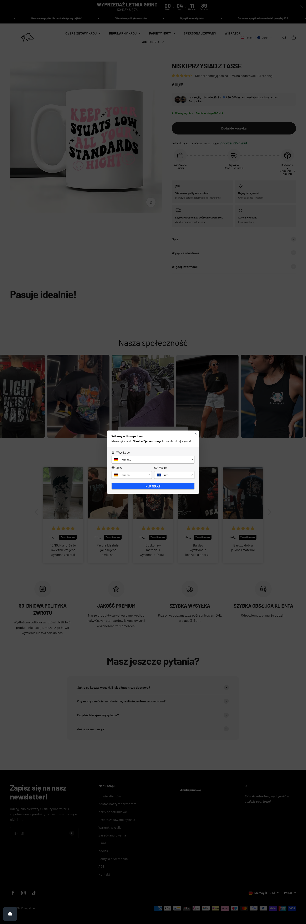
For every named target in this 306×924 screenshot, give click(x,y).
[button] (153, 460)
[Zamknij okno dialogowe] (195, 433)
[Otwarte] (10, 914)
